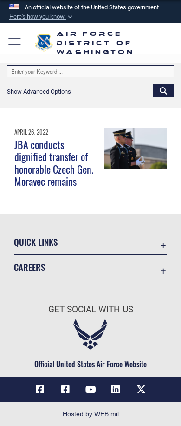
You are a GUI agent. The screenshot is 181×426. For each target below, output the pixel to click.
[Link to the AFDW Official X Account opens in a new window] (141, 390)
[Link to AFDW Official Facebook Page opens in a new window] (40, 390)
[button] (41, 16)
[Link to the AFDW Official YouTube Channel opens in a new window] (90, 390)
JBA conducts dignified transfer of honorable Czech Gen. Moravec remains (53, 163)
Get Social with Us (90, 309)
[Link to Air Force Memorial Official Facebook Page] (65, 390)
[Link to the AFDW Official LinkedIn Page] (116, 390)
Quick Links (36, 242)
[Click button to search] (163, 90)
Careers (29, 267)
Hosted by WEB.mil (91, 414)
